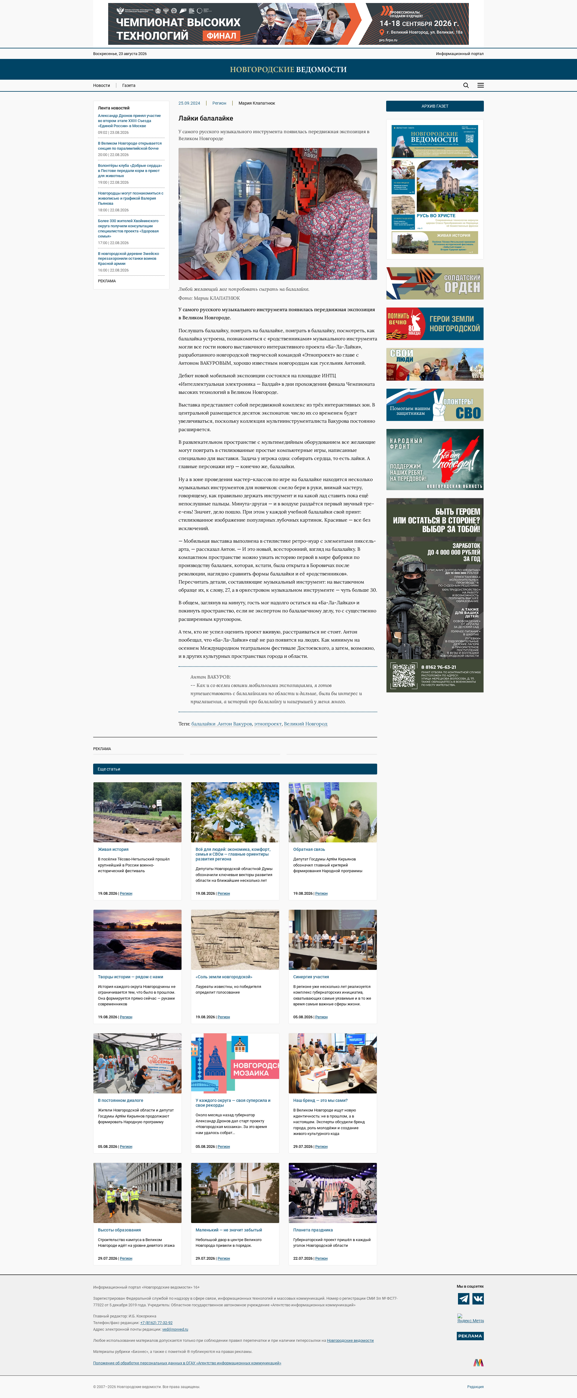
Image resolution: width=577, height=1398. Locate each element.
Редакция (475, 1387)
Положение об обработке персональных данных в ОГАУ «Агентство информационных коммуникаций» (187, 1363)
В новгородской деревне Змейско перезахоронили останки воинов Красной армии (128, 258)
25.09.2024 (189, 103)
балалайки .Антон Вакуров (221, 724)
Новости (101, 85)
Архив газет (435, 106)
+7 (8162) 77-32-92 (156, 1322)
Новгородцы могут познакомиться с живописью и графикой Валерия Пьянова (130, 198)
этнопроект (268, 724)
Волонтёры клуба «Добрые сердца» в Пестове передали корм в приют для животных (130, 170)
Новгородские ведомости (350, 1340)
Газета (129, 85)
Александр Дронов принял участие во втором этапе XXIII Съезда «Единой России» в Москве (129, 120)
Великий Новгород (305, 724)
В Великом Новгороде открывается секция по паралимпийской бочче (130, 146)
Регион (219, 103)
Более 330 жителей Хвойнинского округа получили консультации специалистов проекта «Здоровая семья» (128, 228)
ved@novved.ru (175, 1329)
